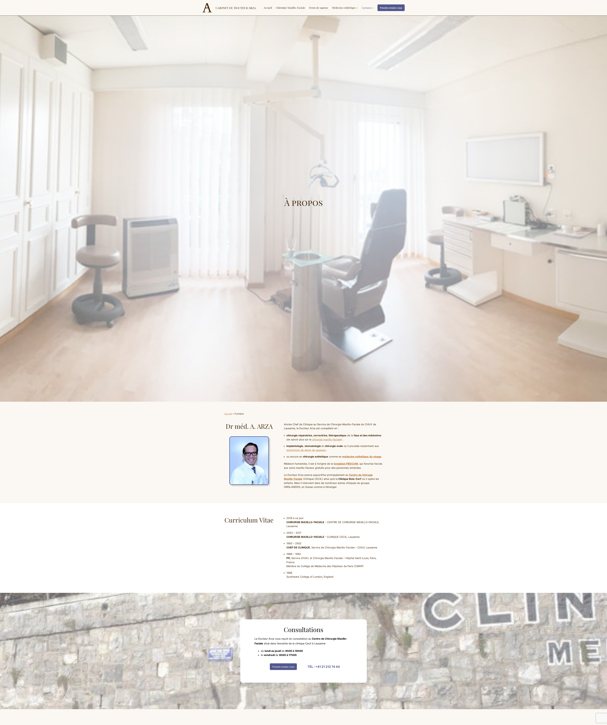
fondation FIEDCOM (346, 463)
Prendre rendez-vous (283, 666)
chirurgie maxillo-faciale (326, 439)
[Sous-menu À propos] (373, 8)
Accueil (228, 413)
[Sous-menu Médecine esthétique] (357, 8)
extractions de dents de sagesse (306, 450)
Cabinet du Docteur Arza (236, 8)
